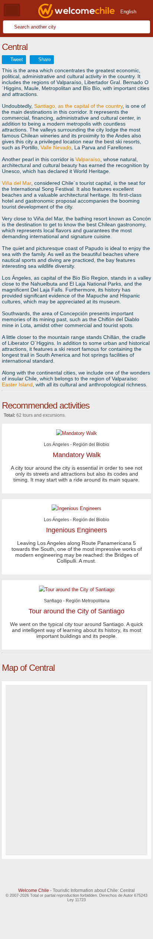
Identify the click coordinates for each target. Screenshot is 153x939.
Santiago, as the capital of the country (78, 106)
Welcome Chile (33, 890)
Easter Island (17, 384)
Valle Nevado (55, 147)
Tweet (16, 59)
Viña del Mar (16, 183)
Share (44, 59)
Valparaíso (87, 159)
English (128, 11)
